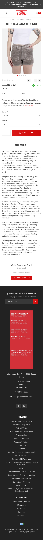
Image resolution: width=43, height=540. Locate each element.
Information (20, 145)
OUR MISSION (21, 428)
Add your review (22, 278)
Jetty (21, 26)
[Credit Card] (21, 524)
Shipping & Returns (21, 442)
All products (21, 515)
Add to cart (28, 133)
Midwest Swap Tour (21, 425)
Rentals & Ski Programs (21, 459)
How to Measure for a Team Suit (21, 472)
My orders (21, 505)
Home (12, 19)
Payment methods (21, 438)
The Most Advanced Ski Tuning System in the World (21, 464)
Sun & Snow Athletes (21, 482)
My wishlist (21, 508)
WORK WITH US (21, 456)
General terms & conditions (21, 432)
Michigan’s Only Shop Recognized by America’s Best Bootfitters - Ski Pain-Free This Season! (21, 4)
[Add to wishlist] (35, 80)
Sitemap (21, 449)
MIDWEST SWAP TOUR (21, 478)
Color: (5, 112)
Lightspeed (12, 532)
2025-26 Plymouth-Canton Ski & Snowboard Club (21, 490)
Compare (21, 512)
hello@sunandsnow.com (23, 397)
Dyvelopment (30, 532)
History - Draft (21, 485)
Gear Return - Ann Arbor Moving (21, 475)
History (21, 468)
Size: (4, 121)
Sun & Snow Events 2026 (21, 421)
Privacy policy (21, 435)
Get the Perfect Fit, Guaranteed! (21, 452)
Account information (21, 502)
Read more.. (29, 106)
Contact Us (21, 445)
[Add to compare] (39, 80)
